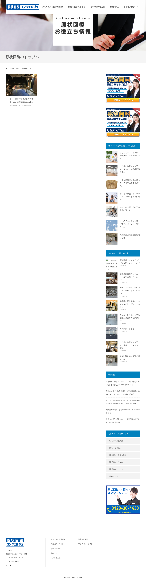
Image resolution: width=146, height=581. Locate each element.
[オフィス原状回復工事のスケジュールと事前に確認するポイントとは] (111, 198)
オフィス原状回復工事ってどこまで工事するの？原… (130, 183)
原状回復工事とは (127, 328)
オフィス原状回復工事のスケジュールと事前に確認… (130, 196)
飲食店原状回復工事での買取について (119, 410)
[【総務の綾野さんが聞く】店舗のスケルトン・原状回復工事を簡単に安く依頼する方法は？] (111, 346)
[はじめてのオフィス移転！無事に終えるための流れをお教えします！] (111, 157)
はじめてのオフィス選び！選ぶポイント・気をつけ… (130, 224)
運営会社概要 (83, 539)
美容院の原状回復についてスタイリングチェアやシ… (130, 304)
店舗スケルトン (114, 476)
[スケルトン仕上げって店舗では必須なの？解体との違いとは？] (111, 319)
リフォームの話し (114, 448)
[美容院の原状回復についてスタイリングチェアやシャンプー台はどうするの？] (111, 305)
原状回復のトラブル (115, 462)
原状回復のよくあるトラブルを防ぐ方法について (130, 261)
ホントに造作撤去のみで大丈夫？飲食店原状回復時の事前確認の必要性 (21, 102)
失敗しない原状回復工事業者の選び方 (130, 209)
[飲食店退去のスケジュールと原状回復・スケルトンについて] (111, 278)
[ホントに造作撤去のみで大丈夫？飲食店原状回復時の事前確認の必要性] (21, 85)
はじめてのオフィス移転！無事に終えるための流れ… (130, 155)
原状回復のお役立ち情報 (117, 455)
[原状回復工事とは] (111, 333)
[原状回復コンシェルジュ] (22, 7)
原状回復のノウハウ (115, 469)
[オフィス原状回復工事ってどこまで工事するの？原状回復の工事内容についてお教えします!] (111, 184)
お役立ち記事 (98, 6)
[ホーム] (6, 68)
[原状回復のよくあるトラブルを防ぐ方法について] (111, 264)
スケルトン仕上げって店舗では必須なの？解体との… (130, 318)
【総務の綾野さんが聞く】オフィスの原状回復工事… (130, 169)
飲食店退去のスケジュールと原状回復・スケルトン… (130, 277)
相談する (114, 6)
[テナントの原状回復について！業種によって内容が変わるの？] (111, 292)
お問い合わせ (131, 6)
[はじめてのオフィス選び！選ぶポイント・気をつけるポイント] (111, 225)
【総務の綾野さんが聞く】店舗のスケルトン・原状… (130, 345)
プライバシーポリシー (86, 544)
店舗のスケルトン (77, 6)
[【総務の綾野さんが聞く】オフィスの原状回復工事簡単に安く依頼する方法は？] (111, 170)
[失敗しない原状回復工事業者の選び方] (111, 211)
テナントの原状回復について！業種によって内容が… (130, 290)
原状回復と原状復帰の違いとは (130, 236)
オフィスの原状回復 (52, 6)
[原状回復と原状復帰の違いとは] (111, 239)
